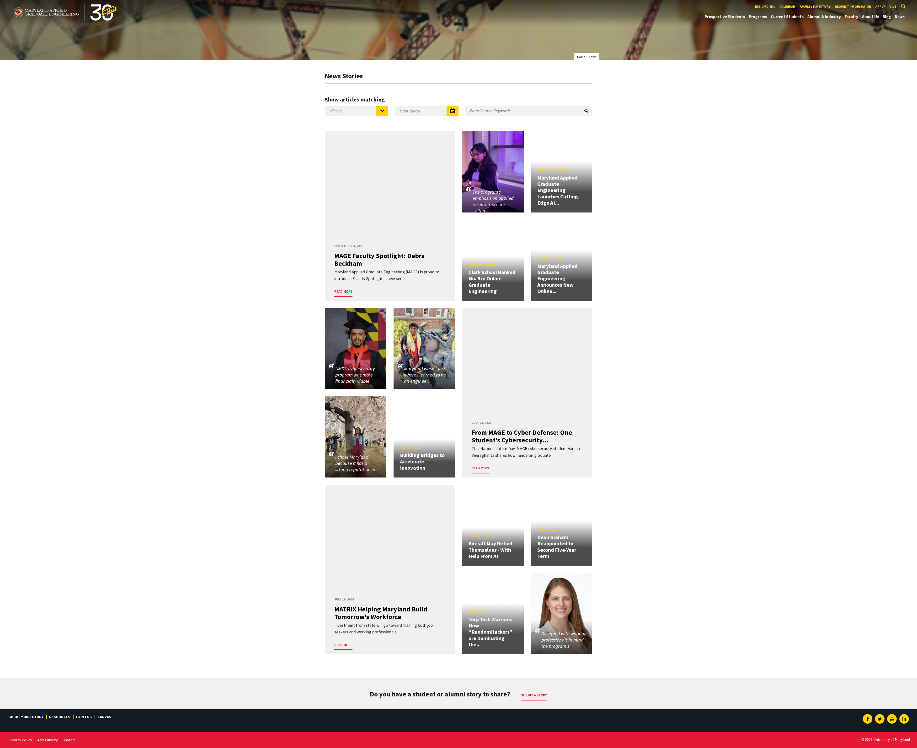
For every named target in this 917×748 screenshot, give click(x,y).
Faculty (851, 16)
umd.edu (69, 739)
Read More (343, 291)
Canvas (104, 716)
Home (581, 57)
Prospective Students (725, 16)
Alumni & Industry (824, 16)
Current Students (787, 16)
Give (892, 6)
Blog (887, 16)
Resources (59, 716)
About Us (870, 16)
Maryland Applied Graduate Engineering (47, 4)
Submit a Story (534, 695)
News (900, 16)
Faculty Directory (815, 6)
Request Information (853, 6)
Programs (758, 16)
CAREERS (84, 716)
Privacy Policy (20, 739)
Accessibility (47, 739)
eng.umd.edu (764, 6)
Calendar (787, 6)
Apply (880, 6)
